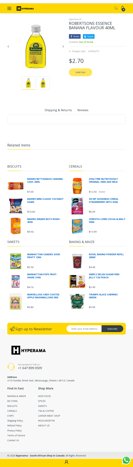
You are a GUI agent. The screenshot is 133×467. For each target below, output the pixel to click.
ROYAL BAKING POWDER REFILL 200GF (106, 256)
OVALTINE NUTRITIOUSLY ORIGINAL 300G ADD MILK (103, 180)
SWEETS (13, 242)
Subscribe (112, 328)
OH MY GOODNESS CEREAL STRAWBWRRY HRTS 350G (104, 200)
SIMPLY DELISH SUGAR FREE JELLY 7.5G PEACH (104, 276)
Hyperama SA (75, 19)
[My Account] (66, 463)
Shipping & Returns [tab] (58, 110)
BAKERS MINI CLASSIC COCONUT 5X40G (45, 200)
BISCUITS (14, 166)
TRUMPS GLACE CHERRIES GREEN (103, 296)
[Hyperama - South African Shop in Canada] (25, 8)
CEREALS (75, 166)
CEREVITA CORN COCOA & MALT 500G (107, 221)
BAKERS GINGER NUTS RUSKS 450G (43, 221)
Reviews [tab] (82, 110)
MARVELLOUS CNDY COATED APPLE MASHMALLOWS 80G (43, 296)
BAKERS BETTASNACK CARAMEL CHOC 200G (45, 180)
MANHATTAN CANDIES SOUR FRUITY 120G (43, 256)
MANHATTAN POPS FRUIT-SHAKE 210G (42, 276)
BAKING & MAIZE (82, 242)
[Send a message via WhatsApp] (126, 460)
